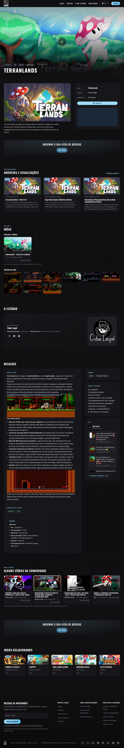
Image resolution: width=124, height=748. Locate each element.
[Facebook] (88, 743)
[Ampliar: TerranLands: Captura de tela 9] (52, 289)
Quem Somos (93, 3)
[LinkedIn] (93, 743)
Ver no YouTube (25, 260)
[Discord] (118, 743)
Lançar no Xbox (108, 717)
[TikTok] (108, 743)
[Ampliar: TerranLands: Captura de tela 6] (111, 277)
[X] (83, 743)
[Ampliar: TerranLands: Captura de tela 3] (52, 277)
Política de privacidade (18, 743)
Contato (115, 3)
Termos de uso (32, 743)
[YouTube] (98, 743)
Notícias (70, 3)
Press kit (98, 103)
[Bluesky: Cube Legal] (19, 336)
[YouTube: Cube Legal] (14, 336)
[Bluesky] (113, 743)
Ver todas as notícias (112, 173)
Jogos (62, 3)
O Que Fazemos (80, 3)
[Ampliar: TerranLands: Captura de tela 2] (32, 277)
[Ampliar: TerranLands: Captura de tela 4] (72, 277)
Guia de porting (86, 717)
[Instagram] (103, 743)
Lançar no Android (109, 720)
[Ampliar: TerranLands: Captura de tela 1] (13, 277)
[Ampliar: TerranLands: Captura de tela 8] (32, 289)
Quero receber (12, 721)
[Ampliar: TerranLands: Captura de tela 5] (91, 277)
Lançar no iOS (108, 724)
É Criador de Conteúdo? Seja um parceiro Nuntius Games (23, 726)
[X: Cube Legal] (9, 336)
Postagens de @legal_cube (99, 476)
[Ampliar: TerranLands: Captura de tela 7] (13, 289)
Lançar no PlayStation (111, 713)
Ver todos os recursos (99, 412)
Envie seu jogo (85, 706)
